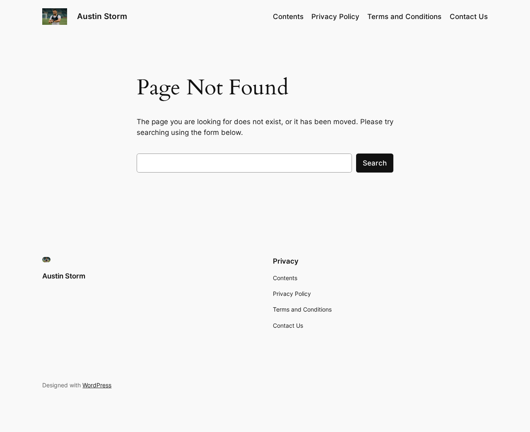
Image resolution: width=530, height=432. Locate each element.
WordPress (96, 385)
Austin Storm (102, 16)
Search (375, 163)
